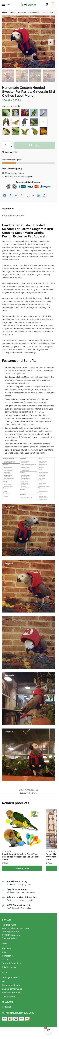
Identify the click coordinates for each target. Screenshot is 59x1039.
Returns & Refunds (11, 992)
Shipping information (12, 989)
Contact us (7, 955)
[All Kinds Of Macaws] (25, 112)
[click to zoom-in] (28, 41)
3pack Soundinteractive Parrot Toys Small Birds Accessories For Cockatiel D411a (21, 857)
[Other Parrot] (43, 122)
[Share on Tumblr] (27, 195)
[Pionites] (6, 131)
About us (6, 948)
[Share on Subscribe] (38, 195)
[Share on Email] (32, 195)
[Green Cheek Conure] (15, 122)
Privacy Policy (9, 967)
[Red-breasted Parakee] (25, 131)
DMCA (5, 959)
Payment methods (11, 985)
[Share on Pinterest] (21, 195)
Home (4, 12)
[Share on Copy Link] (43, 195)
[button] (11, 144)
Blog (4, 952)
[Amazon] (34, 112)
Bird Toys (12, 12)
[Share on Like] (4, 195)
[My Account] (47, 5)
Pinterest (6, 1007)
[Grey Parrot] (25, 122)
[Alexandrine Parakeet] (6, 112)
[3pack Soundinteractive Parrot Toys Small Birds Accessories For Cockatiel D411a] (22, 829)
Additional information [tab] (13, 215)
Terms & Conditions (11, 963)
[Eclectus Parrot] (6, 122)
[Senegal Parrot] (34, 131)
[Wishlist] (38, 813)
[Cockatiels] (43, 112)
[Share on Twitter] (15, 195)
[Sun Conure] (43, 131)
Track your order (10, 977)
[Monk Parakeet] (34, 122)
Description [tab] (8, 208)
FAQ (4, 981)
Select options (22, 868)
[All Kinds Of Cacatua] (15, 112)
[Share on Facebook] (10, 195)
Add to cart (35, 145)
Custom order (9, 996)
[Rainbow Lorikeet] (15, 131)
